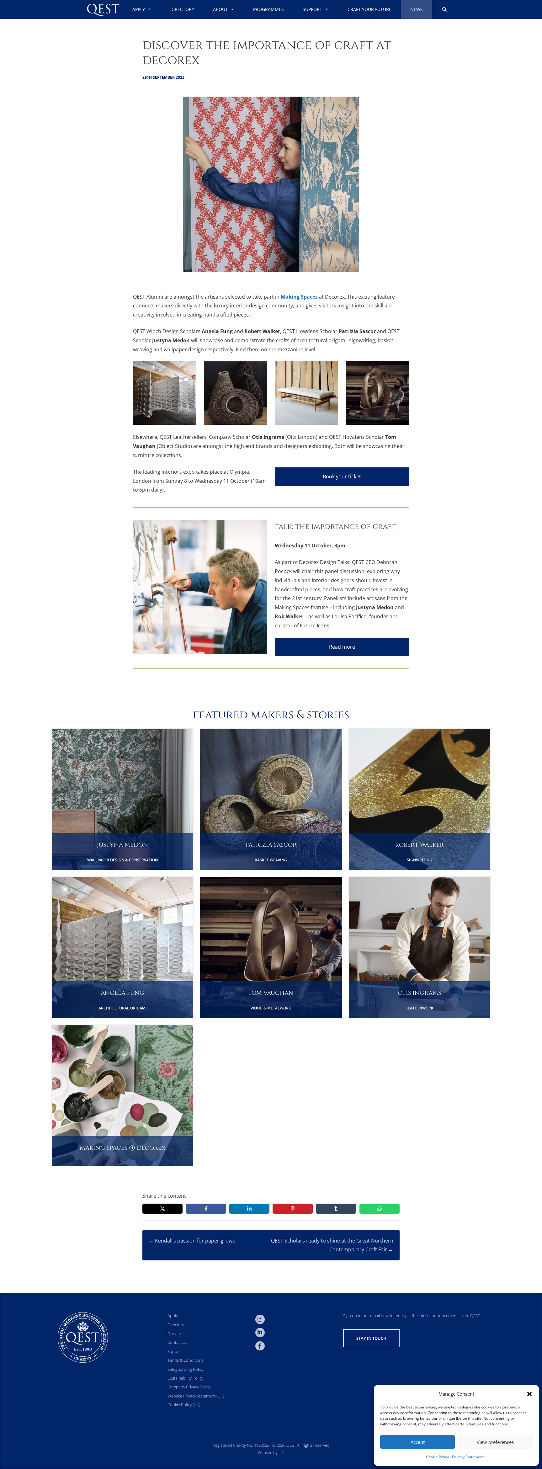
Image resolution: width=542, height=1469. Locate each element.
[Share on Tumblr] (336, 1209)
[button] (529, 1394)
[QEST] (102, 9)
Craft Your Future (369, 9)
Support (312, 9)
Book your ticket (342, 476)
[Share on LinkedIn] (249, 1209)
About (220, 9)
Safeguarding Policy (185, 1369)
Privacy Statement (468, 1457)
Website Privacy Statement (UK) (195, 1396)
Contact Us (177, 1342)
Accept (418, 1442)
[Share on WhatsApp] (379, 1209)
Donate (174, 1333)
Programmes (268, 9)
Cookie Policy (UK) (183, 1405)
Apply (138, 9)
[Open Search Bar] (444, 9)
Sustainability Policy (185, 1378)
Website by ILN (271, 1452)
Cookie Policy (437, 1457)
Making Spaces (299, 296)
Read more (342, 646)
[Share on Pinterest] (293, 1209)
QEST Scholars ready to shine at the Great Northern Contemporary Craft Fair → (332, 1245)
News (416, 9)
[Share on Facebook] (206, 1209)
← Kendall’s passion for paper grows (192, 1240)
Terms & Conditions (185, 1360)
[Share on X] (162, 1209)
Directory (182, 9)
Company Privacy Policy (188, 1387)
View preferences (495, 1442)
